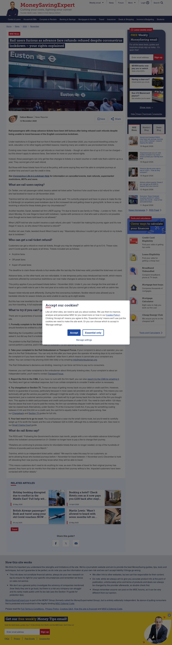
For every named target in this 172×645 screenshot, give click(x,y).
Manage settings (84, 339)
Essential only (93, 332)
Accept (74, 332)
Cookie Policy (112, 314)
